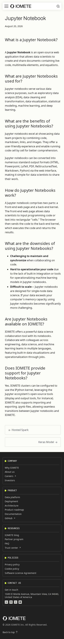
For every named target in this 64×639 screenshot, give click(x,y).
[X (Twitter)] (15, 602)
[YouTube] (20, 602)
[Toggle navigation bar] (6, 6)
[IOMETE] (14, 618)
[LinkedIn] (6, 602)
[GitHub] (11, 602)
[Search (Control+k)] (58, 6)
